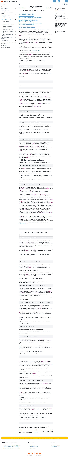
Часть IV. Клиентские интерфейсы (5, 15)
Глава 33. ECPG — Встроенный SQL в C (8, 32)
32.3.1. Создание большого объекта (26, 13)
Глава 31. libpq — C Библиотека (8, 17)
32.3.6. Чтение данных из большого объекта (60, 21)
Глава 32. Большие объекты (7, 19)
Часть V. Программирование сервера (6, 38)
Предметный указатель (5, 47)
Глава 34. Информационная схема (7, 35)
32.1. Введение (6, 21)
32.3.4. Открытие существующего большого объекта (60, 16)
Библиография (4, 45)
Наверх (23, 7)
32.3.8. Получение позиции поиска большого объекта (60, 25)
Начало (47, 7)
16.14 (55, 1)
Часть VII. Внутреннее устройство (7, 42)
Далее (51, 7)
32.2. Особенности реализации (9, 23)
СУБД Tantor (32, 445)
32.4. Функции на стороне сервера (8, 27)
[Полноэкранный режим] (63, 4)
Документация (33, 447)
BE (59, 1)
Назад (20, 7)
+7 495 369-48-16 (56, 445)
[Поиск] (67, 4)
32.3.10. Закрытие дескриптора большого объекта (61, 29)
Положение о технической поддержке (12, 445)
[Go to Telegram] (29, 453)
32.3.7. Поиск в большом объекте (61, 23)
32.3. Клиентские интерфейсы (9, 24)
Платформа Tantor (34, 446)
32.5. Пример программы (8, 29)
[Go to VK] (34, 453)
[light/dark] (65, 4)
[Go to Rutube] (40, 453)
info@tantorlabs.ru (56, 446)
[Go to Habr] (37, 453)
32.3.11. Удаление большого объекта (27, 27)
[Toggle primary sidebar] (19, 4)
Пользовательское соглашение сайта (12, 447)
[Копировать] (52, 66)
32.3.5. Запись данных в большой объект (28, 18)
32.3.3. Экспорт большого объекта (26, 16)
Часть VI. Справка (4, 40)
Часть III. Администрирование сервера (7, 12)
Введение (3, 6)
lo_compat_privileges (23, 223)
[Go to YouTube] (32, 453)
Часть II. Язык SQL (4, 10)
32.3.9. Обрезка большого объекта (26, 24)
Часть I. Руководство (5, 8)
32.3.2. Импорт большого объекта (26, 14)
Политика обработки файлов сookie (11, 446)
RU (66, 1)
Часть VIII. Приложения (5, 43)
